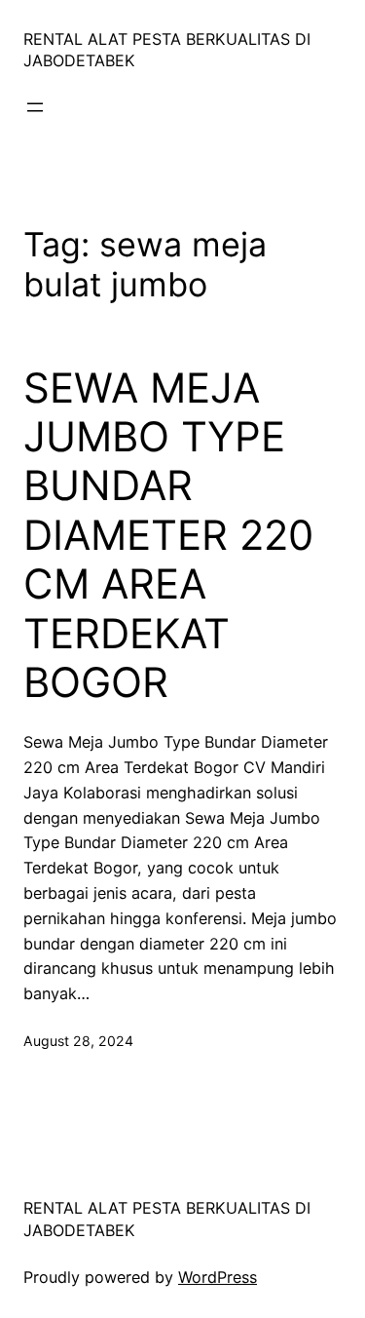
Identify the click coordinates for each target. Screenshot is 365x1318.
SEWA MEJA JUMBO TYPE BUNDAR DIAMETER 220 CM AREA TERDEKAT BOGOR (168, 535)
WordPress (217, 1277)
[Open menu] (35, 107)
